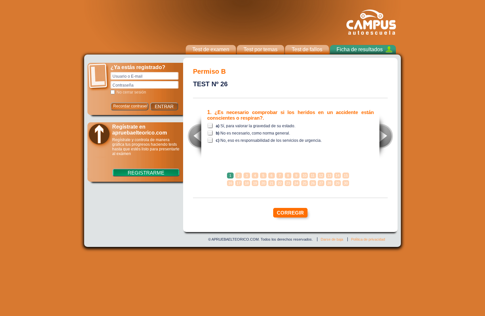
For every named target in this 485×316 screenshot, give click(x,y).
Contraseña (123, 85)
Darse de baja (332, 239)
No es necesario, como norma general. (255, 133)
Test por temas (260, 49)
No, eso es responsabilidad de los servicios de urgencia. (271, 140)
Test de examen (210, 49)
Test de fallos (307, 49)
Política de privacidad (368, 239)
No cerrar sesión (131, 92)
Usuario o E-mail (128, 76)
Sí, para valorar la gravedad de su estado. (257, 126)
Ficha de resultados (360, 49)
